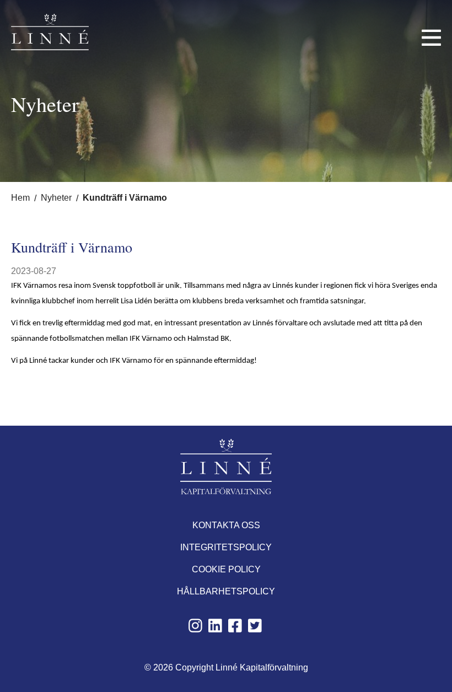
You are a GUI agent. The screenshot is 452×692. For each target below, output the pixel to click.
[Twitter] (255, 629)
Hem (20, 197)
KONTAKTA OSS (226, 525)
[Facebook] (235, 629)
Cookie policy (226, 569)
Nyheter (56, 197)
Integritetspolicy (226, 547)
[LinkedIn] (215, 629)
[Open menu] (431, 37)
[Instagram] (195, 629)
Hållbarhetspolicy (226, 591)
